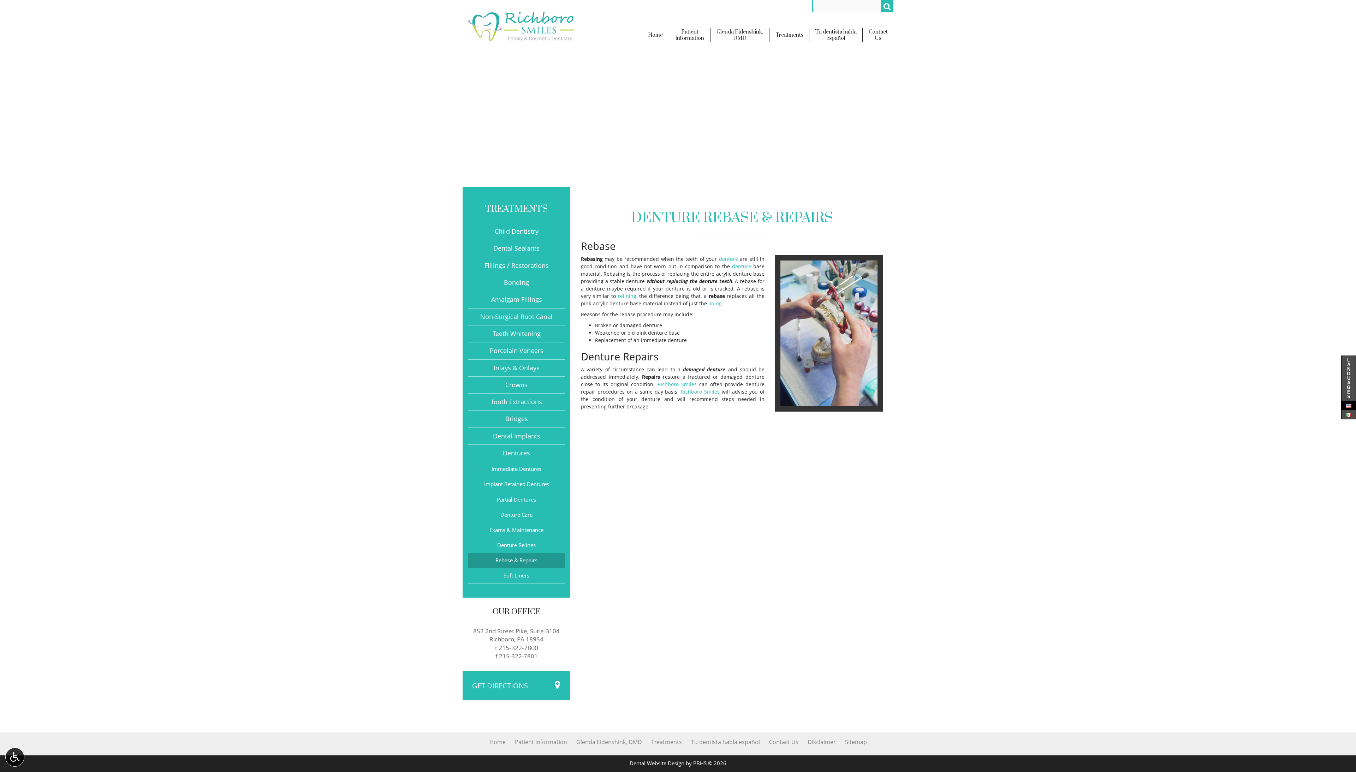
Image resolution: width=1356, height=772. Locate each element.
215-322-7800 (518, 647)
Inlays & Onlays (517, 368)
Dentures (516, 453)
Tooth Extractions (516, 401)
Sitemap (856, 742)
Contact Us (783, 742)
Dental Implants (516, 436)
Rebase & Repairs (516, 560)
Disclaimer (822, 742)
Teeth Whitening (517, 333)
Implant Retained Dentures (516, 484)
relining (627, 296)
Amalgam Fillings (516, 299)
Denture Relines (516, 545)
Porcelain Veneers (516, 350)
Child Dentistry (517, 231)
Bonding (516, 282)
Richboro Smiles (677, 384)
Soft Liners (516, 575)
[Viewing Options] (14, 757)
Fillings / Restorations (516, 265)
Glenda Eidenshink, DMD (609, 742)
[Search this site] (887, 6)
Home (497, 742)
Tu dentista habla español (725, 742)
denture (728, 259)
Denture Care (516, 515)
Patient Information (541, 742)
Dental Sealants (516, 248)
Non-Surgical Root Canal (516, 316)
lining (715, 303)
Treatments (516, 209)
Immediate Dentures (516, 469)
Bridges (516, 418)
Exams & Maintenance (516, 530)
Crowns (516, 385)
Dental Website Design (657, 763)
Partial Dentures (516, 499)
